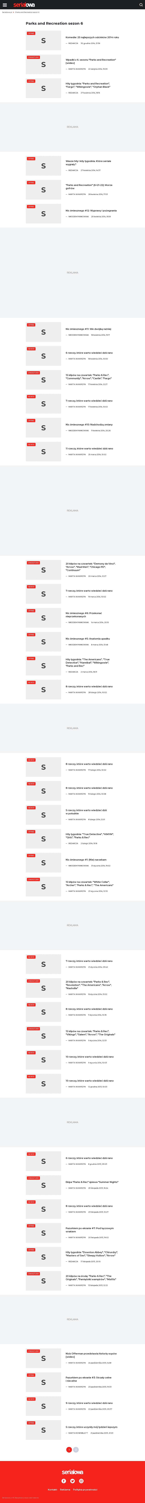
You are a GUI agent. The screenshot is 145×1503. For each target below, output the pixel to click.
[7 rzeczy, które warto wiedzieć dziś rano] (43, 404)
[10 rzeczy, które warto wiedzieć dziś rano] (43, 1060)
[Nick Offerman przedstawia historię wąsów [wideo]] (43, 1358)
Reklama (65, 1489)
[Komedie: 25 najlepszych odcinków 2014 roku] (43, 40)
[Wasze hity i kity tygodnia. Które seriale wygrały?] (43, 166)
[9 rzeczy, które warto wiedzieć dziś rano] (43, 1406)
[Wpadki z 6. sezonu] (43, 64)
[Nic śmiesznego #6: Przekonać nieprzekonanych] (43, 618)
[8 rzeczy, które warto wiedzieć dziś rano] (43, 689)
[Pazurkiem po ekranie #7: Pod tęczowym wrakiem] (43, 1233)
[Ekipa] (43, 1185)
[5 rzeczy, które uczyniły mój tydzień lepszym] (43, 1430)
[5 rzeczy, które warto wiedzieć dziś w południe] (43, 815)
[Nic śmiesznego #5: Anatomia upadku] (43, 642)
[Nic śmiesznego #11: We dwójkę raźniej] (43, 332)
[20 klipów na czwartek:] (43, 570)
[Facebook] (63, 1481)
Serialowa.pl (7, 12)
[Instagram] (81, 1481)
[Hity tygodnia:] (43, 88)
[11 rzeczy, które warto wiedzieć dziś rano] (43, 451)
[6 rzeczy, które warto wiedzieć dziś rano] (43, 356)
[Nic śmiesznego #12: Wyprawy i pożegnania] (43, 214)
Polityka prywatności (85, 1489)
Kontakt (52, 1489)
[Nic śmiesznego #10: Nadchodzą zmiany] (43, 428)
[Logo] (24, 4)
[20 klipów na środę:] (43, 1281)
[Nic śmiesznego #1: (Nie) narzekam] (43, 863)
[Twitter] (72, 1481)
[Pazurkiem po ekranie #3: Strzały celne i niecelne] (43, 1382)
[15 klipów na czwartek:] (43, 380)
